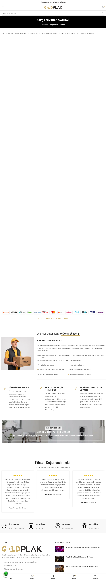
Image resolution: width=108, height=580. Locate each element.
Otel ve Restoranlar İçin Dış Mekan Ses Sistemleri (82, 566)
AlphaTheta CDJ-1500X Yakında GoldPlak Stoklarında (83, 547)
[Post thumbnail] (59, 549)
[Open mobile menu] (3, 7)
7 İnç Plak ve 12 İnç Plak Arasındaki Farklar (79, 557)
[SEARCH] (102, 13)
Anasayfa (45, 25)
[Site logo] (53, 7)
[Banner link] (53, 431)
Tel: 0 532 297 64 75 (10, 566)
